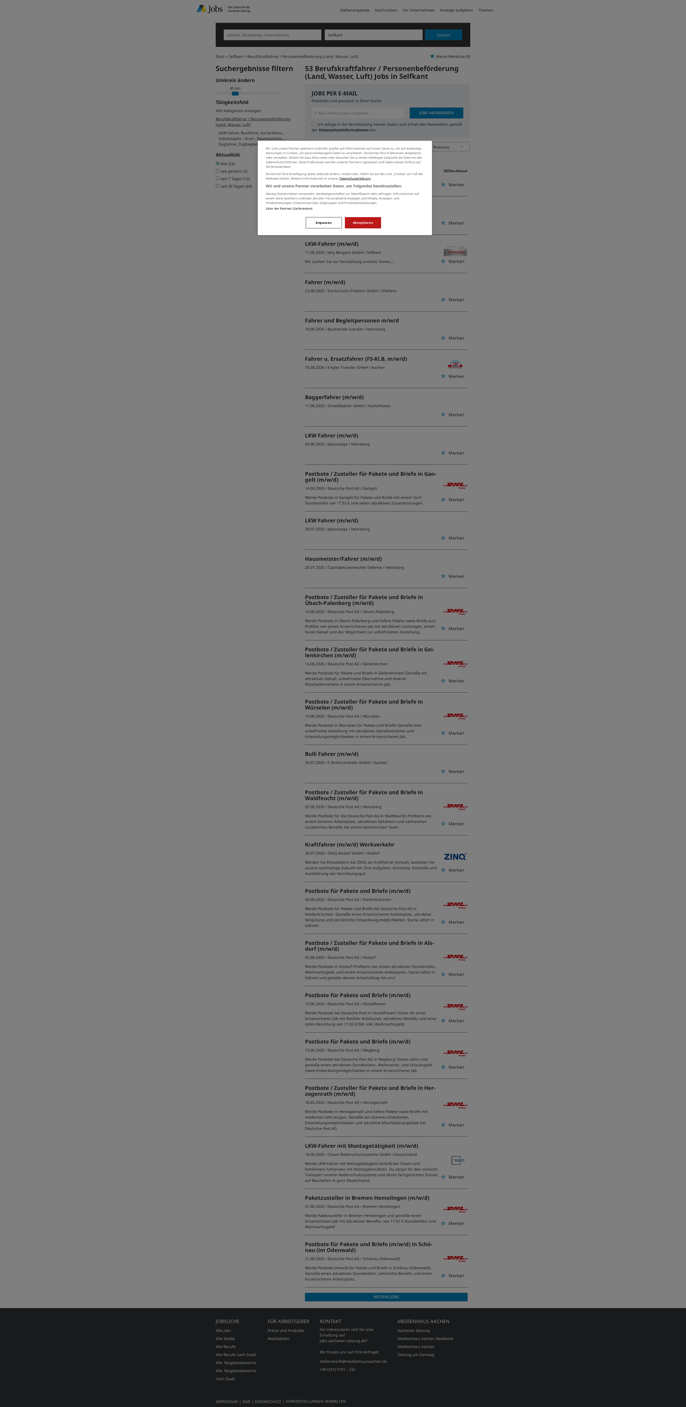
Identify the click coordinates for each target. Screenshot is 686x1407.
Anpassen (324, 223)
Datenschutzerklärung (355, 178)
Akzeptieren (363, 223)
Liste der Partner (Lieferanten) (289, 208)
